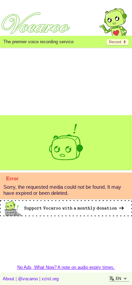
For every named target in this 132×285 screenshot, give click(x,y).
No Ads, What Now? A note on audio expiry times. (66, 267)
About (8, 278)
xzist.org (50, 278)
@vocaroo (28, 278)
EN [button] (118, 278)
